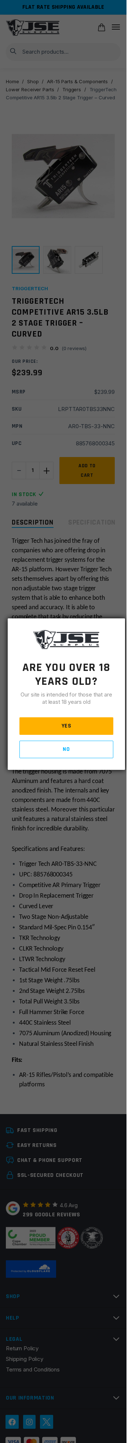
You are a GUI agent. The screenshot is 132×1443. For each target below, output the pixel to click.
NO (66, 749)
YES (67, 726)
